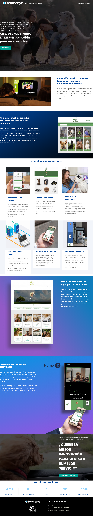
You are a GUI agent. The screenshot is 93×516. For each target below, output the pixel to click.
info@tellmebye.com (56, 505)
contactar (5, 48)
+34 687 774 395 (65, 508)
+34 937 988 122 (55, 508)
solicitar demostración (68, 475)
